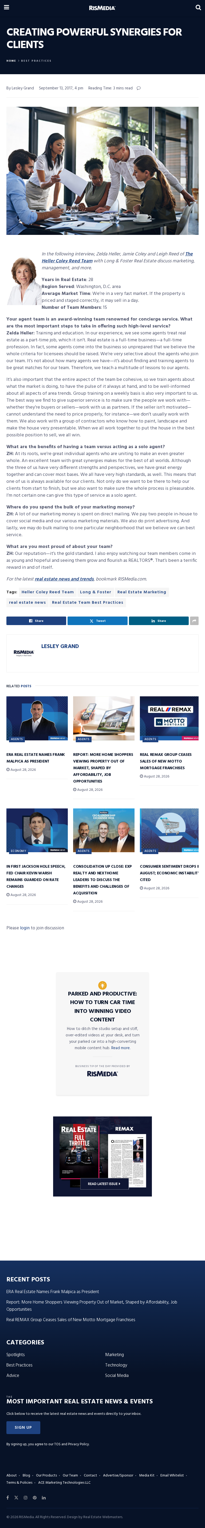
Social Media (117, 1375)
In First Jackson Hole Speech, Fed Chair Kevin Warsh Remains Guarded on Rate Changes (35, 876)
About (11, 1475)
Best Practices (36, 61)
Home (11, 61)
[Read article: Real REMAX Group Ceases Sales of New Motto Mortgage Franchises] (170, 718)
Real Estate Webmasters (102, 1517)
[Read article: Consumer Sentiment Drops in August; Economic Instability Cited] (170, 830)
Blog (26, 1475)
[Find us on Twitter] (16, 1498)
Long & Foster (95, 592)
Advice (12, 1375)
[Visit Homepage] (102, 8)
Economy (18, 851)
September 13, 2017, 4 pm (61, 88)
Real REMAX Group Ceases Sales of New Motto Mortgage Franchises (166, 761)
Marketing (114, 1355)
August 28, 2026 (23, 770)
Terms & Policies (19, 1483)
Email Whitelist (172, 1475)
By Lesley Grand (20, 88)
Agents (17, 739)
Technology (116, 1365)
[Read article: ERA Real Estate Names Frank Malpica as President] (37, 718)
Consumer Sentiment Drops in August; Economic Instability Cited (170, 873)
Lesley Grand (60, 646)
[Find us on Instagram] (25, 1498)
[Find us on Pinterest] (35, 1498)
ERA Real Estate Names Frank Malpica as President (35, 758)
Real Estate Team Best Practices (87, 602)
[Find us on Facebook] (7, 1498)
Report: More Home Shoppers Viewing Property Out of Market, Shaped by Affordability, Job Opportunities (103, 768)
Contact (90, 1475)
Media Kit (147, 1475)
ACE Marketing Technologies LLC (64, 1483)
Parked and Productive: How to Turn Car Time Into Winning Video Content (102, 1007)
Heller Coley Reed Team (48, 592)
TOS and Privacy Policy (71, 1444)
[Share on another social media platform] (194, 621)
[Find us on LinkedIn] (44, 1498)
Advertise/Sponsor (118, 1475)
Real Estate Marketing (141, 592)
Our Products (46, 1475)
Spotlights (15, 1355)
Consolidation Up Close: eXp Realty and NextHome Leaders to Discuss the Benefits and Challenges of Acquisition (102, 880)
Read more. (121, 1048)
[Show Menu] (6, 8)
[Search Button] (198, 8)
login (25, 928)
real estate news (27, 602)
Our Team (70, 1475)
